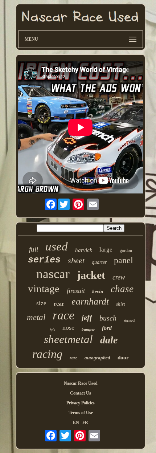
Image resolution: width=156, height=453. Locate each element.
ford (107, 328)
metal (36, 317)
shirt (120, 304)
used (56, 246)
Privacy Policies (80, 402)
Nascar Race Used (81, 383)
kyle (52, 329)
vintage (43, 288)
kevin (97, 291)
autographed (97, 357)
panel (123, 260)
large (105, 249)
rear (59, 304)
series (44, 260)
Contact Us (80, 393)
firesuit (76, 290)
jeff (87, 317)
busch (107, 318)
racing (47, 353)
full (33, 249)
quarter (99, 262)
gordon (126, 250)
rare (73, 357)
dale (109, 340)
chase (122, 288)
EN (76, 422)
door (123, 357)
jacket (91, 275)
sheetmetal (68, 339)
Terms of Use (81, 412)
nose (68, 327)
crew (118, 277)
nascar (53, 274)
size (41, 303)
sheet (76, 260)
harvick (83, 250)
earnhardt (90, 301)
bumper (88, 329)
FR (85, 422)
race (63, 315)
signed (129, 320)
